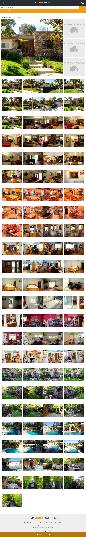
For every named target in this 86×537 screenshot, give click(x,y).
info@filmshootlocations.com (44, 527)
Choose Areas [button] (6, 17)
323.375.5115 (44, 525)
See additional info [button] (43, 534)
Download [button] (18, 17)
